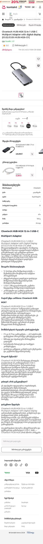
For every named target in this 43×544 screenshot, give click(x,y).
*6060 (7, 473)
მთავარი (8, 19)
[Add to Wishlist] (38, 59)
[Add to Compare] (38, 65)
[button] (34, 7)
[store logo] (9, 7)
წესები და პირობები (28, 484)
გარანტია (7, 491)
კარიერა (7, 512)
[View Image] (21, 95)
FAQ (23, 526)
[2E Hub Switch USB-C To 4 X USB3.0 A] (8, 150)
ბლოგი (24, 506)
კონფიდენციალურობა (11, 484)
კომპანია (7, 502)
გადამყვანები (18, 19)
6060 (28, 7)
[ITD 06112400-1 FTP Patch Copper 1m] (8, 171)
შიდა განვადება (9, 526)
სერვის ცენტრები (27, 488)
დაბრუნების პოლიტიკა (11, 488)
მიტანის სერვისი (9, 523)
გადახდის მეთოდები (28, 523)
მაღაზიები (25, 502)
